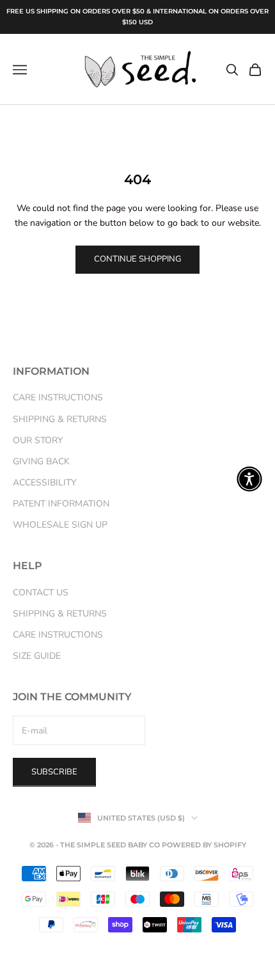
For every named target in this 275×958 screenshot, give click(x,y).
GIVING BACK (41, 461)
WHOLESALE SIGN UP (60, 525)
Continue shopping (137, 259)
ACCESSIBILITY (44, 482)
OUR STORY (38, 440)
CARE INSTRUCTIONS (58, 397)
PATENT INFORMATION (61, 504)
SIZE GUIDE (37, 656)
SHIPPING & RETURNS (60, 419)
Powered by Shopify (204, 844)
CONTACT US (40, 592)
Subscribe (54, 772)
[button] (249, 479)
